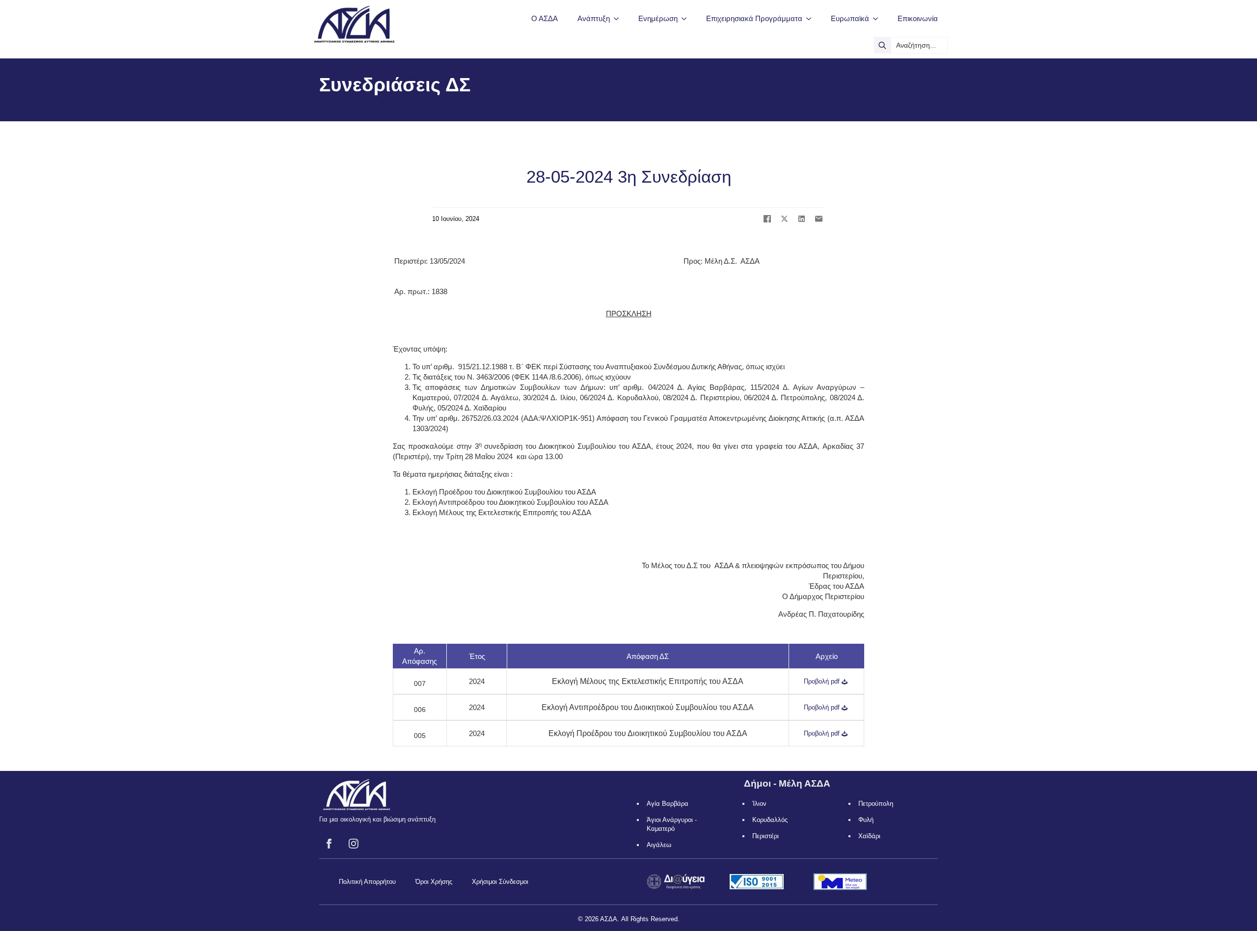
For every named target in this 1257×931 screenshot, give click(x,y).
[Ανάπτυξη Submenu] (619, 18)
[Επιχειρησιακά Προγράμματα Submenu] (811, 18)
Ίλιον (759, 803)
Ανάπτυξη (593, 18)
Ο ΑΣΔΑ (544, 18)
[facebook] (329, 843)
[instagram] (353, 843)
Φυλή (866, 819)
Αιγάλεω (659, 845)
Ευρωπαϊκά (850, 18)
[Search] (882, 45)
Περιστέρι (765, 836)
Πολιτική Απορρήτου (367, 881)
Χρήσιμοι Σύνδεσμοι (500, 881)
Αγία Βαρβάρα (667, 803)
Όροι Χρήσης (433, 881)
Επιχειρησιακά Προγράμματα (754, 18)
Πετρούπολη (875, 803)
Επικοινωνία (918, 18)
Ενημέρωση (658, 18)
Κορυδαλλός (770, 819)
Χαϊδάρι (869, 836)
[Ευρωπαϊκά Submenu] (878, 18)
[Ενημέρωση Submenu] (687, 18)
